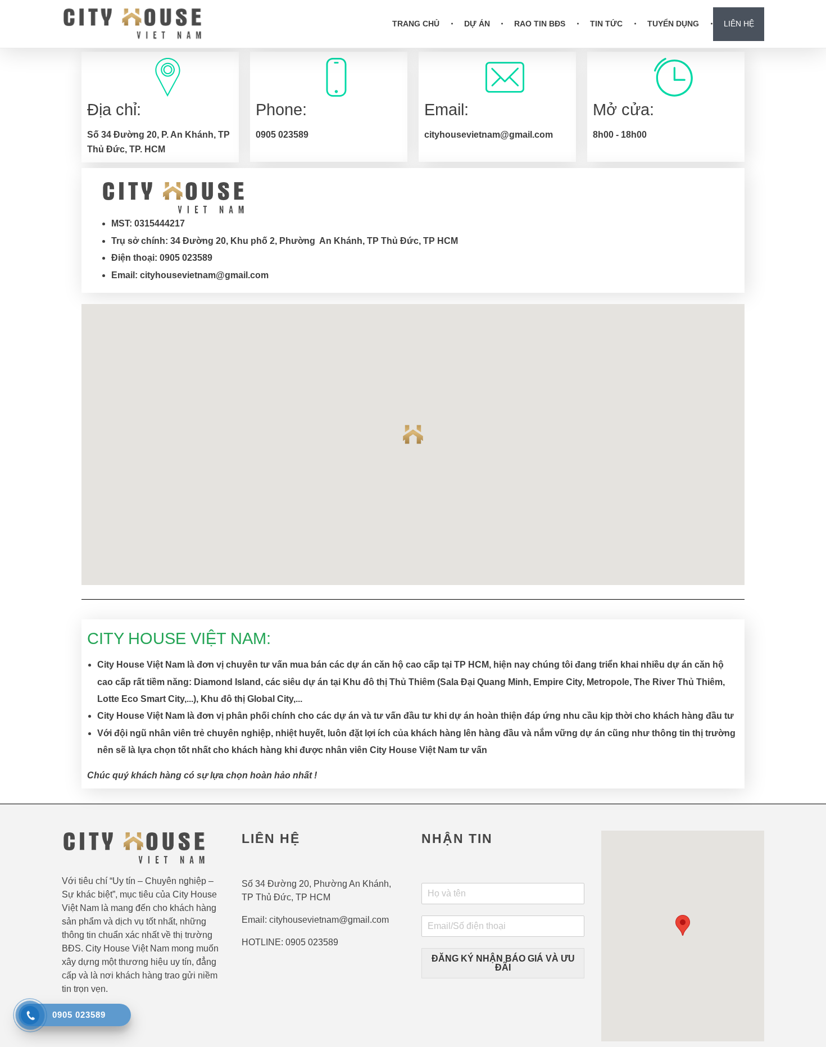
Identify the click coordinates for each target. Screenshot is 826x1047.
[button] (413, 434)
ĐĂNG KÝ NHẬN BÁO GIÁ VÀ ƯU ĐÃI (503, 963)
